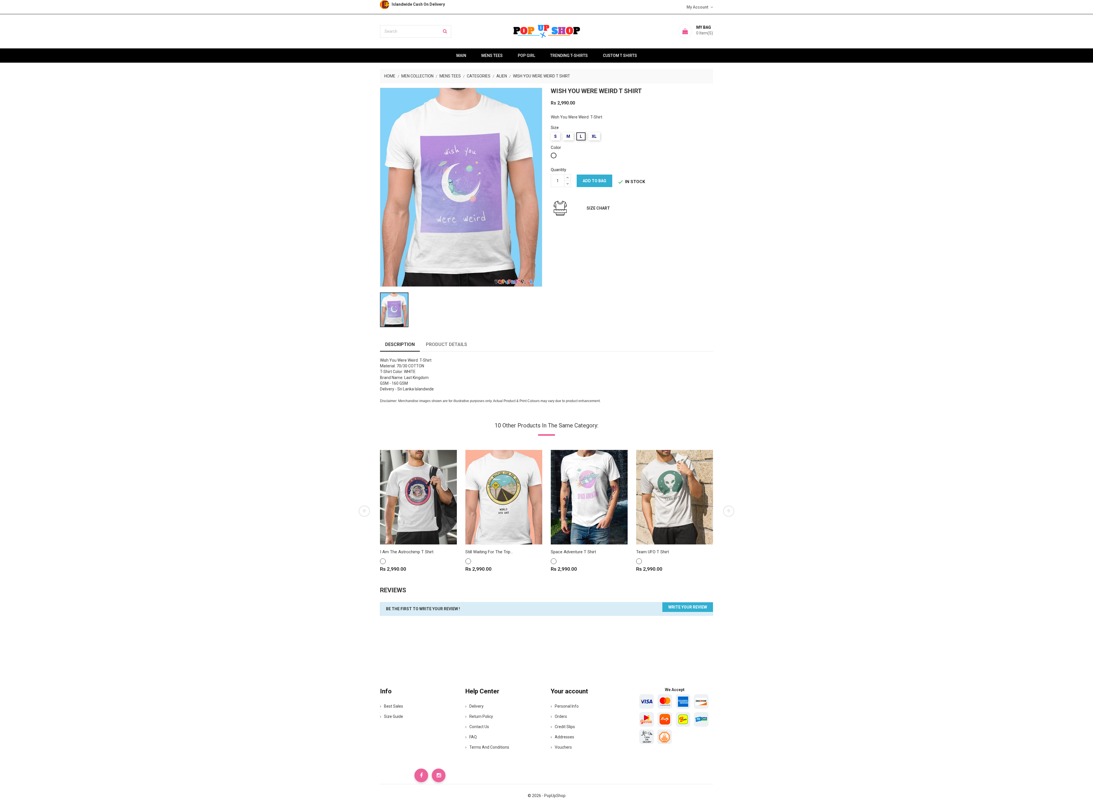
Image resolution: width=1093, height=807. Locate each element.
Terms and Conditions (489, 747)
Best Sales (393, 706)
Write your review (687, 607)
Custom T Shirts (620, 55)
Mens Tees (492, 55)
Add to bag (594, 181)
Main (461, 55)
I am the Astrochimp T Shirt (406, 551)
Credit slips (565, 726)
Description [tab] (400, 344)
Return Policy (481, 716)
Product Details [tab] (446, 344)
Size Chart (598, 208)
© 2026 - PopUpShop (547, 795)
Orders (561, 716)
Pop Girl (526, 55)
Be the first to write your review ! (423, 609)
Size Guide (393, 716)
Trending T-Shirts (569, 55)
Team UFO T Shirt (652, 551)
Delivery (476, 706)
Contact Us (479, 726)
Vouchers (563, 747)
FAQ (473, 737)
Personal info (567, 706)
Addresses (564, 737)
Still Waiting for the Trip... (489, 551)
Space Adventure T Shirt (573, 551)
